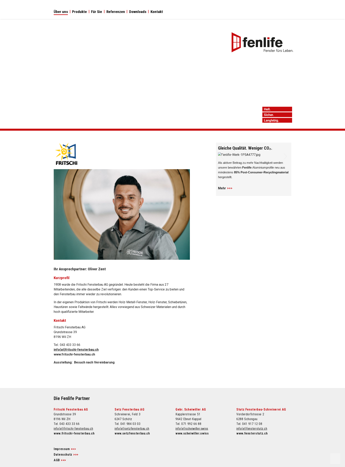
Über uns (61, 12)
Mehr (222, 188)
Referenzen (115, 12)
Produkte (79, 12)
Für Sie (96, 12)
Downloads (137, 12)
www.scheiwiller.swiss (192, 433)
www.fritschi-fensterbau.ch (74, 354)
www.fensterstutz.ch (252, 433)
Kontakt (157, 12)
